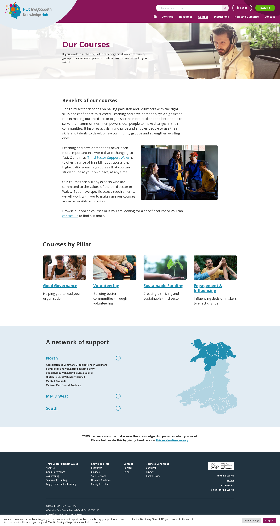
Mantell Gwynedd (56, 380)
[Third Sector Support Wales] (27, 11)
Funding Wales (225, 475)
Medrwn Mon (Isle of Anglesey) (64, 385)
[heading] (83, 358)
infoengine (227, 485)
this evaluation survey (172, 440)
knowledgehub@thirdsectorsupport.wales (64, 514)
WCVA (230, 480)
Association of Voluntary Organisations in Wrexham (76, 364)
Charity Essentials (100, 484)
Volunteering (52, 475)
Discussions (221, 16)
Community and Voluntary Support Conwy (70, 368)
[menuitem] (168, 17)
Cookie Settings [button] (251, 520)
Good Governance (55, 471)
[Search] (225, 8)
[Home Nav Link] (155, 17)
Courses (203, 16)
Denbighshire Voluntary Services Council (69, 372)
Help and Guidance (246, 16)
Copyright (151, 467)
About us (50, 467)
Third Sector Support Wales (108, 157)
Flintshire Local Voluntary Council (65, 376)
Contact (269, 16)
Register (265, 7)
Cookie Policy (153, 475)
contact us (70, 216)
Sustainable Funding (56, 480)
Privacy (149, 471)
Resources (185, 16)
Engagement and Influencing (61, 484)
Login (243, 7)
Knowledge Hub (100, 463)
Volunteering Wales (222, 489)
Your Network (98, 475)
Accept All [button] (269, 520)
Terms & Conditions (157, 463)
